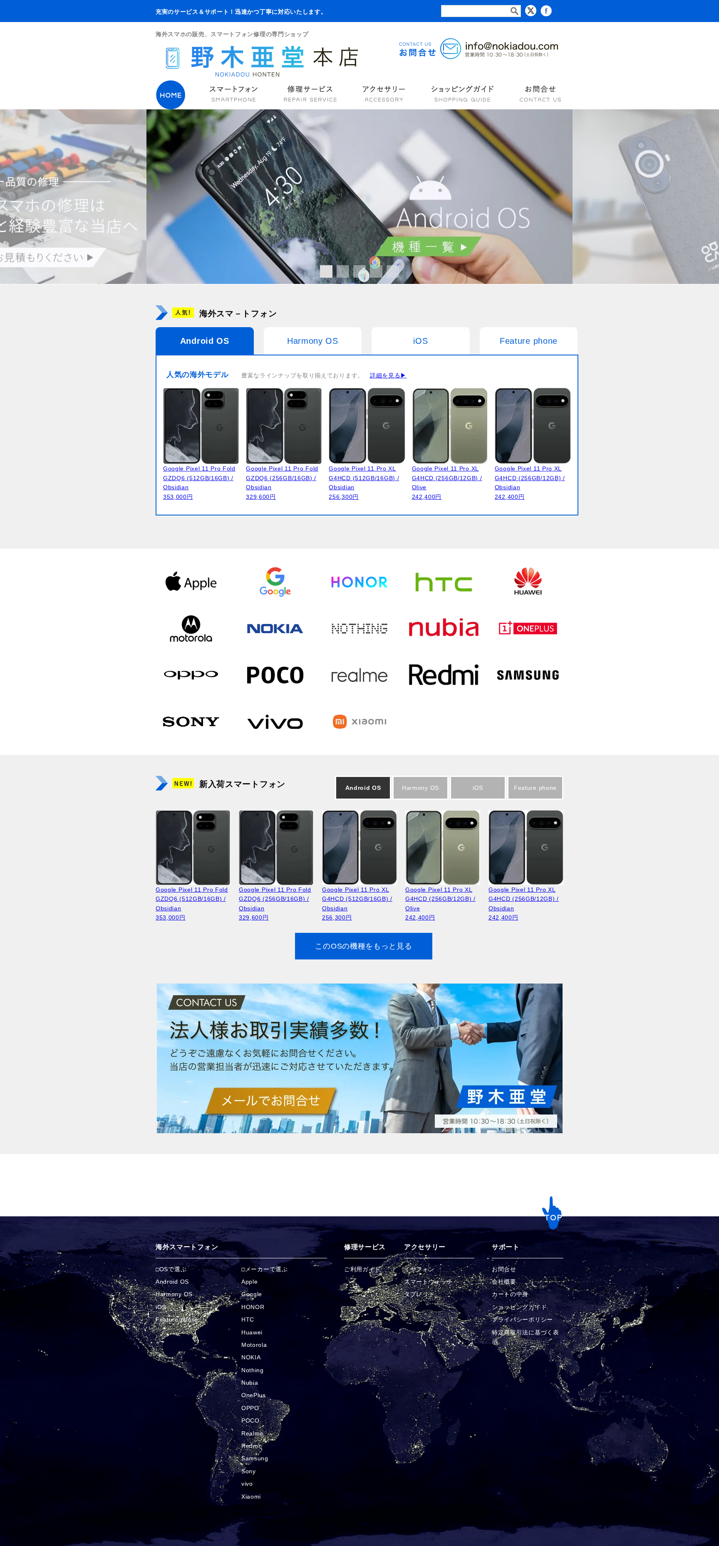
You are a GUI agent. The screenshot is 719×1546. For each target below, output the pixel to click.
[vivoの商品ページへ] (275, 721)
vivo (247, 1483)
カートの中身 (510, 1294)
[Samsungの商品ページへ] (528, 674)
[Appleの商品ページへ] (191, 581)
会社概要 (504, 1281)
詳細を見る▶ (388, 375)
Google (251, 1294)
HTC (247, 1319)
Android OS (204, 340)
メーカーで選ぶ (266, 1269)
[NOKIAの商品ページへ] (275, 628)
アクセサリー (425, 1246)
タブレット (419, 1294)
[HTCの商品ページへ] (443, 581)
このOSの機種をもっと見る (363, 946)
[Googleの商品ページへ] (275, 581)
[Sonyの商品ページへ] (191, 721)
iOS (420, 340)
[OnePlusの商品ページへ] (528, 628)
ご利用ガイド (362, 1269)
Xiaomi (251, 1496)
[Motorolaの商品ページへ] (191, 628)
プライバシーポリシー (522, 1319)
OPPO (250, 1408)
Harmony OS (312, 340)
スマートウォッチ (428, 1281)
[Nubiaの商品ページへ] (443, 628)
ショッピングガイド (519, 1307)
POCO (250, 1420)
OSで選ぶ (173, 1269)
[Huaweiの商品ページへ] (528, 581)
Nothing (252, 1370)
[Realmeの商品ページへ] (359, 674)
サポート (506, 1246)
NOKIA (251, 1357)
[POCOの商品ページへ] (275, 674)
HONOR (253, 1307)
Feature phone (529, 340)
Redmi (250, 1445)
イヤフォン (419, 1269)
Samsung (254, 1458)
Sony (248, 1471)
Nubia (249, 1382)
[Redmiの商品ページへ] (443, 674)
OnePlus (253, 1395)
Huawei (252, 1332)
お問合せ (504, 1269)
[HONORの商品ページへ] (359, 581)
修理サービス (365, 1246)
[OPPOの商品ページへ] (191, 674)
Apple (249, 1281)
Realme (252, 1433)
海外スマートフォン (187, 1246)
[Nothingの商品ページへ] (359, 628)
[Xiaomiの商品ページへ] (359, 721)
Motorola (254, 1344)
